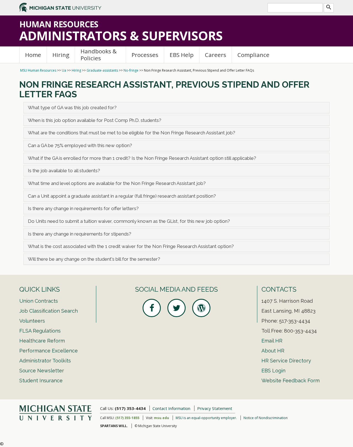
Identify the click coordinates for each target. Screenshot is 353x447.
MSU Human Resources (38, 70)
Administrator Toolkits (45, 361)
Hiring (60, 55)
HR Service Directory (286, 361)
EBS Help (182, 55)
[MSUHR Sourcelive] (201, 308)
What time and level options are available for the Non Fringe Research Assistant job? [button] (117, 183)
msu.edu (161, 417)
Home (33, 55)
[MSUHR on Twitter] (176, 308)
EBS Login (273, 370)
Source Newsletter (41, 370)
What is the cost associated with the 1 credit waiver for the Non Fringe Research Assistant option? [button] (131, 246)
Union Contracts (38, 301)
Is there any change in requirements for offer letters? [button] (83, 208)
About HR (272, 351)
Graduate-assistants (102, 70)
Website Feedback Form (290, 380)
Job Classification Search (48, 311)
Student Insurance (41, 380)
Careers (215, 55)
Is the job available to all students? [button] (64, 170)
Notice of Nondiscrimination (266, 417)
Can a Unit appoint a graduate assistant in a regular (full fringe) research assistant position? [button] (122, 196)
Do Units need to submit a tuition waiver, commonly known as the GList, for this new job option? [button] (129, 221)
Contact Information (171, 408)
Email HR (271, 341)
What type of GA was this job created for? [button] (72, 107)
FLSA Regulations (40, 331)
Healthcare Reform (42, 341)
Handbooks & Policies (99, 54)
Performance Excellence (48, 351)
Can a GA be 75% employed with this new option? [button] (80, 145)
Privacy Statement (214, 408)
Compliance (253, 55)
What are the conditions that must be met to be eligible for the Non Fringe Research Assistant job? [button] (131, 132)
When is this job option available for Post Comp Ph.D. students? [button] (94, 120)
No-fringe (131, 70)
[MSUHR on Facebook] (152, 308)
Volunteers (32, 321)
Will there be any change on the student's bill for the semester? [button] (94, 259)
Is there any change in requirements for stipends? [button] (79, 234)
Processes (145, 55)
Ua (64, 70)
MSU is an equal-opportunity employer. (206, 417)
